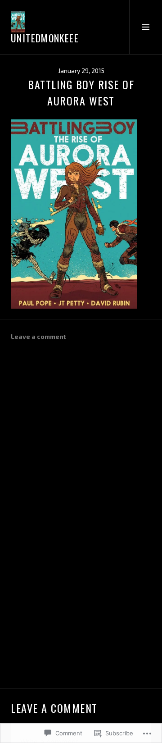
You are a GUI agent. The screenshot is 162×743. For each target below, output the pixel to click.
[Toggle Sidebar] (145, 27)
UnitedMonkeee (45, 38)
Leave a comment (38, 336)
